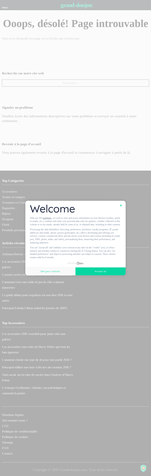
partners (47, 218)
